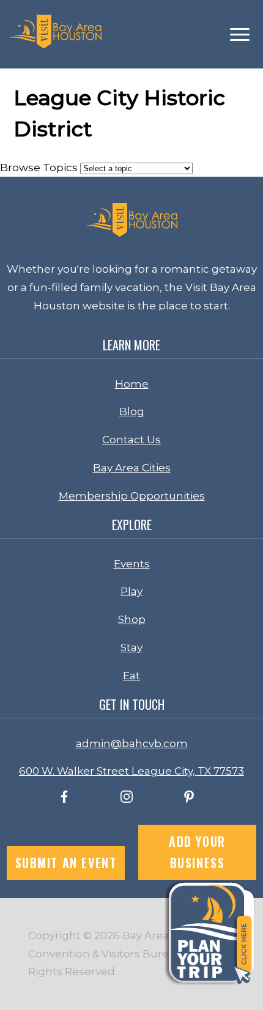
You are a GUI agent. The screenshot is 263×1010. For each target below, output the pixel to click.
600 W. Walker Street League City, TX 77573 (131, 771)
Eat (131, 675)
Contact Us (131, 439)
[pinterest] (189, 799)
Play (131, 591)
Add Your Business (197, 852)
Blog (131, 411)
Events (132, 564)
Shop (132, 619)
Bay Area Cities (132, 468)
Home (132, 384)
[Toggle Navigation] (239, 34)
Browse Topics (39, 167)
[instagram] (126, 799)
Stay (131, 647)
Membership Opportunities (132, 496)
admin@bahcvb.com (132, 743)
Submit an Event (66, 862)
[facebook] (64, 799)
